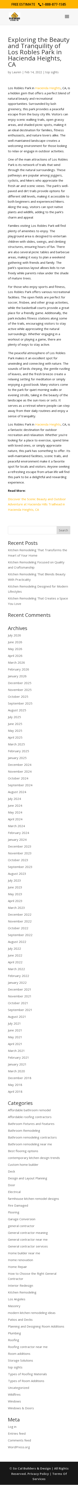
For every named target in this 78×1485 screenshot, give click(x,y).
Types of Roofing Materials (27, 1374)
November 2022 (20, 921)
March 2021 (16, 1051)
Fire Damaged (18, 1205)
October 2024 (18, 778)
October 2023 (18, 860)
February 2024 (18, 833)
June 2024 (15, 805)
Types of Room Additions (26, 1381)
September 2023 (20, 867)
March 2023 (16, 908)
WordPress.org (19, 1447)
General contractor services (28, 1246)
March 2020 (16, 1071)
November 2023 (20, 853)
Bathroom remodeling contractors (32, 1137)
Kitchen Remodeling (22, 1292)
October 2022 (18, 928)
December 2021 (19, 989)
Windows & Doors (21, 1408)
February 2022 (18, 976)
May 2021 (15, 1037)
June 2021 (15, 1030)
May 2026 (15, 649)
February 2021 (18, 1057)
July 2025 (14, 717)
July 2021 (14, 1023)
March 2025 (16, 744)
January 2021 (17, 1064)
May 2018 (15, 1085)
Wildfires (14, 1394)
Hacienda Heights (48, 88)
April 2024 (15, 819)
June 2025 (15, 724)
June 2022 (15, 955)
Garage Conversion (21, 1219)
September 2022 (20, 935)
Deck (11, 1171)
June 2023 (15, 887)
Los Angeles (16, 1299)
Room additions (19, 1353)
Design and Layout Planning (27, 1178)
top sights (52, 72)
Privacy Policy (38, 1474)
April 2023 (15, 901)
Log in (12, 1427)
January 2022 (17, 982)
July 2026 (14, 635)
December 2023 (19, 846)
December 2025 (19, 683)
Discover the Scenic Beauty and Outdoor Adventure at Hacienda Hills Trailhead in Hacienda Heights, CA (37, 504)
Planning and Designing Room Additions (36, 1326)
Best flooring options (23, 1151)
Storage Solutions (20, 1360)
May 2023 (15, 894)
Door (11, 1185)
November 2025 (20, 690)
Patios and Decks (20, 1319)
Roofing (13, 1340)
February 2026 (18, 669)
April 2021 (15, 1044)
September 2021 (20, 1010)
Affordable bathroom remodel (29, 1110)
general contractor (21, 1226)
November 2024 (20, 771)
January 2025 (17, 758)
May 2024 (15, 812)
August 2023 (17, 873)
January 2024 (17, 839)
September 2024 (20, 785)
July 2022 (14, 948)
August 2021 (17, 1016)
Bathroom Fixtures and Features (31, 1124)
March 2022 (16, 969)
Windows (14, 1401)
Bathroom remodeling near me (30, 1144)
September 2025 (20, 703)
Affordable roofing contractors (30, 1117)
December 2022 (19, 914)
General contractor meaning (28, 1233)
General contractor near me (28, 1239)
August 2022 (17, 942)
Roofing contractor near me (28, 1347)
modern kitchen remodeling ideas (32, 1313)
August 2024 (17, 792)
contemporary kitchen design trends (34, 1158)
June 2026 (15, 642)
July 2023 (14, 880)
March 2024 (16, 826)
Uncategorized (18, 1388)
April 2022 (15, 962)
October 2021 (18, 1003)
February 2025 (18, 751)
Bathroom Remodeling (24, 1130)
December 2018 (19, 1078)
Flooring (13, 1212)
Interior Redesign (20, 1285)
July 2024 (14, 799)
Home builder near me (24, 1253)
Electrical (14, 1192)
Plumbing (14, 1333)
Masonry (14, 1306)
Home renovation (20, 1260)
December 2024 (19, 765)
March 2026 (16, 662)
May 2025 (15, 730)
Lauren (16, 72)
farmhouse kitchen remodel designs (33, 1199)
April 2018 (15, 1091)
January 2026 (17, 676)
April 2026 (15, 656)
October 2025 (18, 696)
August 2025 (17, 710)
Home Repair (17, 1267)
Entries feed (17, 1433)
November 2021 (20, 996)
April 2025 (15, 737)
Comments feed (19, 1440)
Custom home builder (23, 1164)
